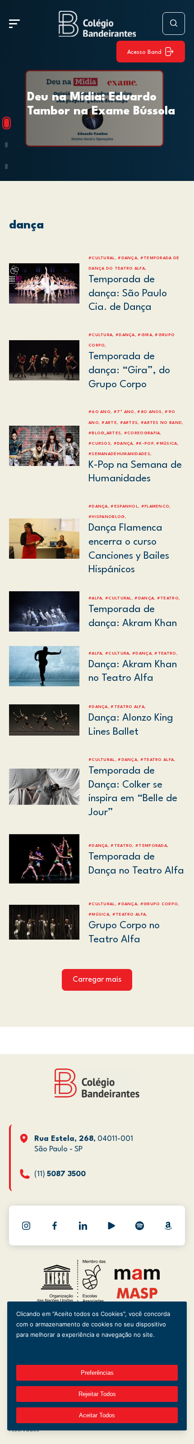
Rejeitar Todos (97, 1394)
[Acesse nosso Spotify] (140, 1225)
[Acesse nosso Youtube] (111, 1225)
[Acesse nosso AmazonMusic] (168, 1225)
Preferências (97, 1372)
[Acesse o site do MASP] (137, 1293)
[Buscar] (174, 23)
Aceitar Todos (97, 1415)
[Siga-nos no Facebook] (55, 1225)
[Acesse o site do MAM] (137, 1278)
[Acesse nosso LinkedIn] (83, 1225)
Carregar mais (97, 979)
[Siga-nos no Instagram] (26, 1225)
